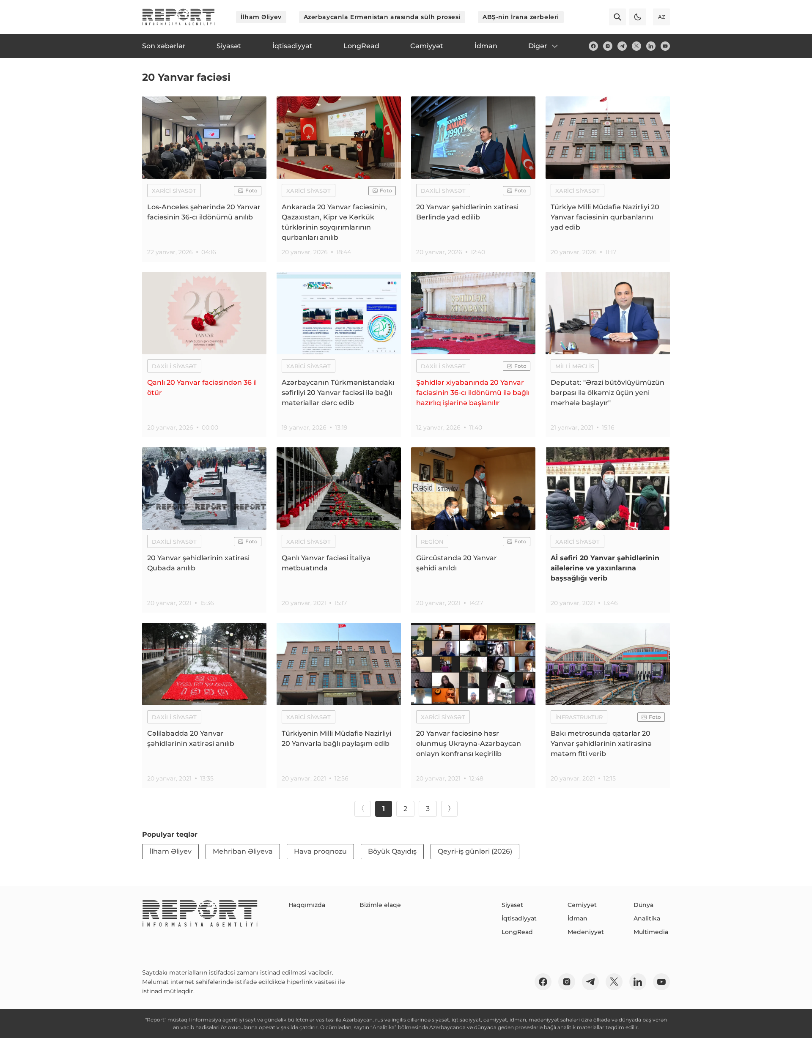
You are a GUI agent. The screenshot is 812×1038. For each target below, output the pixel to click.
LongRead (517, 932)
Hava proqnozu (320, 851)
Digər (537, 46)
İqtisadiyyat (519, 918)
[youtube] (665, 46)
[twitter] (636, 46)
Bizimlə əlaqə (380, 905)
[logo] (178, 16)
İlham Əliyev (261, 17)
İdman (577, 918)
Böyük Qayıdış (392, 851)
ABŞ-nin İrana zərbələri (521, 17)
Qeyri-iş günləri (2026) (475, 851)
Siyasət (512, 905)
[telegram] (622, 46)
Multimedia (651, 932)
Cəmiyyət (582, 905)
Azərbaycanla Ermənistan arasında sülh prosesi (382, 17)
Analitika (647, 918)
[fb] (593, 46)
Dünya (643, 905)
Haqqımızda (306, 905)
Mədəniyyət (586, 932)
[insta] (607, 46)
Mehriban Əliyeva (243, 851)
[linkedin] (651, 46)
